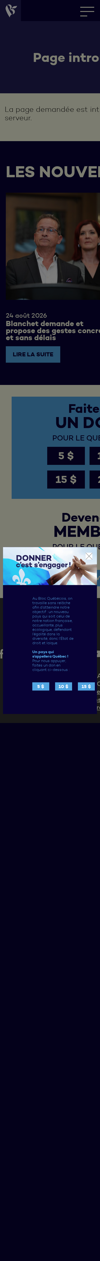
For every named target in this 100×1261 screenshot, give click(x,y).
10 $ (63, 686)
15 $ (86, 686)
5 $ (40, 686)
